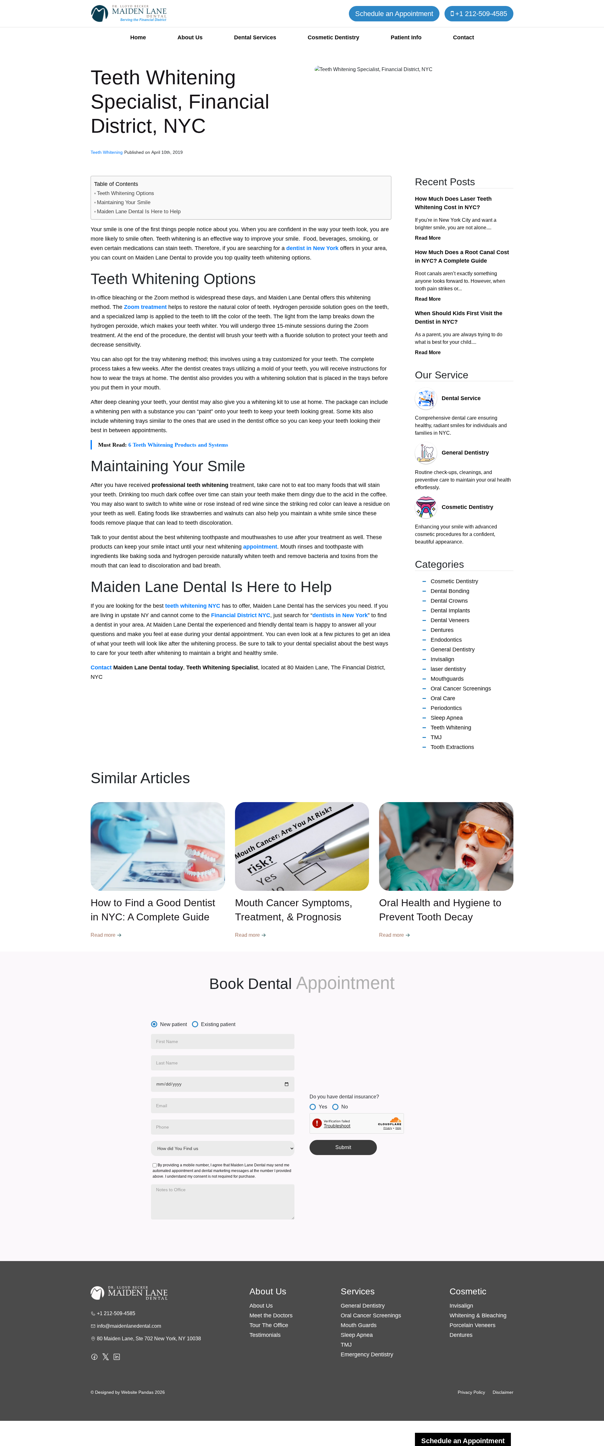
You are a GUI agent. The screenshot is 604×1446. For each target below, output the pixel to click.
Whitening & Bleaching (478, 1315)
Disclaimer (503, 1392)
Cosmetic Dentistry (333, 37)
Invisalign (442, 659)
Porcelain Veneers (472, 1325)
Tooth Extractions (452, 747)
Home (138, 37)
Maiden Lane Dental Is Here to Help (139, 212)
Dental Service (461, 398)
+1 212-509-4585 (481, 14)
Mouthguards (447, 679)
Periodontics (446, 708)
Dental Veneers (450, 620)
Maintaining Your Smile (123, 202)
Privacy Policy (471, 1392)
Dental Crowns (449, 601)
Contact (463, 37)
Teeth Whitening (451, 727)
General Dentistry (465, 452)
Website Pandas (137, 1392)
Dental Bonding (450, 591)
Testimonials (265, 1335)
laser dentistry (448, 669)
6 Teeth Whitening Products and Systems (178, 445)
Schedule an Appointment (394, 14)
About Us (190, 37)
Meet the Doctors (271, 1315)
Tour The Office (268, 1325)
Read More (428, 238)
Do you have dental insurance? (344, 1096)
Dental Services (255, 37)
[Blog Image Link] (158, 846)
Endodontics (446, 640)
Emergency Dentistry (367, 1354)
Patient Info (406, 37)
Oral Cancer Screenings (461, 688)
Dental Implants (450, 610)
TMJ (436, 737)
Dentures (442, 630)
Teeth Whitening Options (125, 193)
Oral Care (443, 698)
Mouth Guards (359, 1325)
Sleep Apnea (447, 718)
